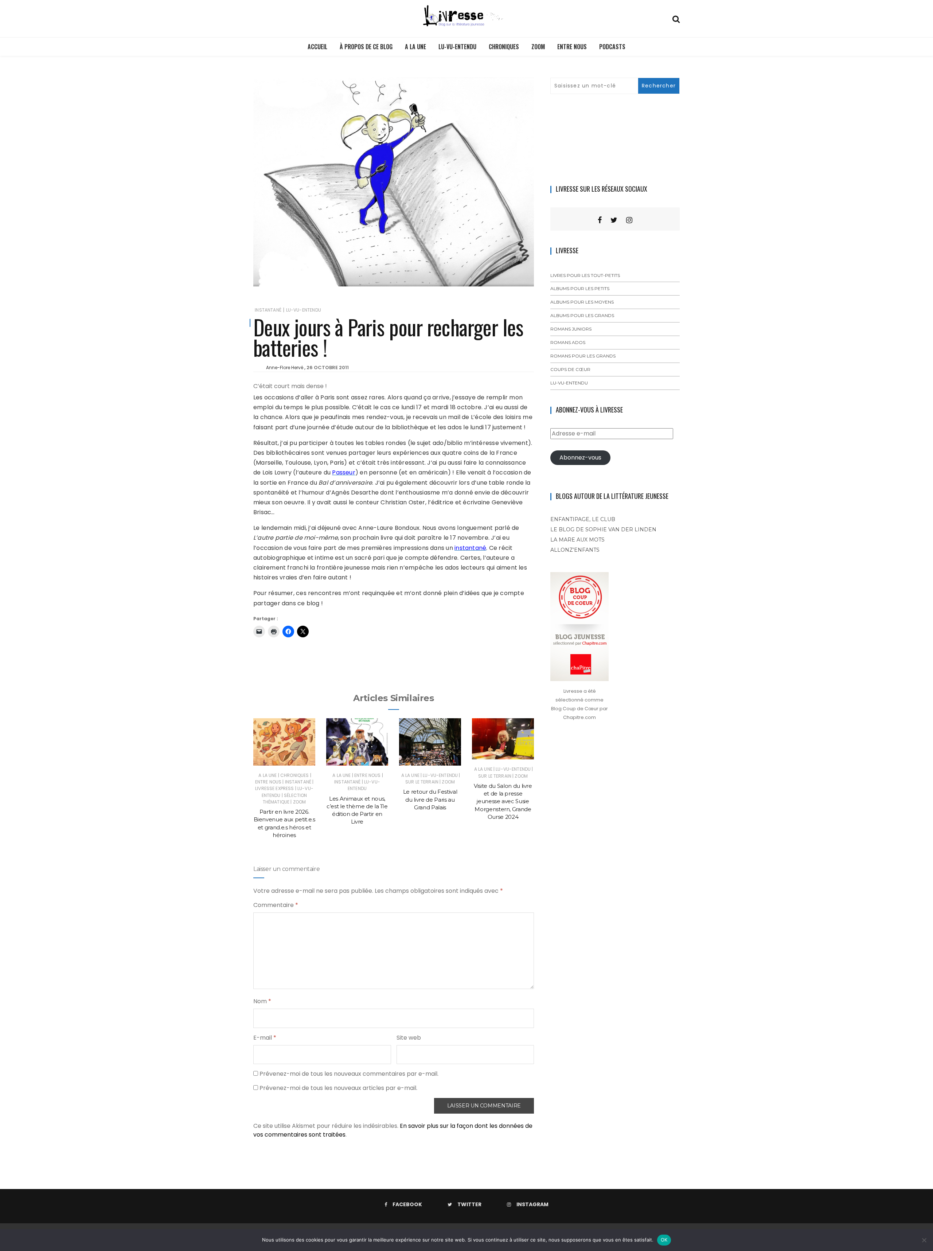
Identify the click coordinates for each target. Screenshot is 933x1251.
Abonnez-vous (580, 457)
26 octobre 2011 (328, 367)
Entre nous (572, 46)
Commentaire (275, 905)
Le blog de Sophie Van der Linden (603, 529)
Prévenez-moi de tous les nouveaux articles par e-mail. (338, 1088)
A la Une (415, 46)
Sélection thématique (285, 798)
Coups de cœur (570, 369)
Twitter (469, 1204)
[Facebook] (600, 220)
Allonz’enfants (575, 550)
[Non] (924, 1240)
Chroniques (504, 46)
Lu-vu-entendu (457, 46)
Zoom (538, 46)
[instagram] (629, 220)
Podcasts (612, 46)
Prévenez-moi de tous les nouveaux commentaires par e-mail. (348, 1074)
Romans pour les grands (583, 356)
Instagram (532, 1204)
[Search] (676, 18)
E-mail (264, 1037)
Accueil (317, 46)
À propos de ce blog (366, 46)
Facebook (407, 1204)
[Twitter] (613, 220)
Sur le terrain (421, 782)
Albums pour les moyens (582, 302)
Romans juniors (571, 329)
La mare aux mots (577, 539)
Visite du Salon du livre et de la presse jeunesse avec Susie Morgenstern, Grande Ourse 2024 (503, 801)
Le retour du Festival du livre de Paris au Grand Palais (430, 799)
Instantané (268, 310)
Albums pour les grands (582, 315)
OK (664, 1240)
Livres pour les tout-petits (585, 275)
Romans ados (567, 342)
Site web (409, 1037)
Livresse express (274, 788)
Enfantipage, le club (582, 519)
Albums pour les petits (579, 288)
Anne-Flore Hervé (284, 367)
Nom (262, 1001)
